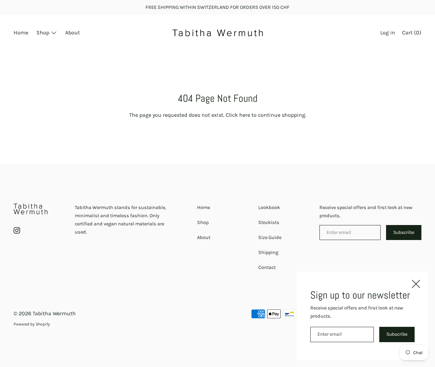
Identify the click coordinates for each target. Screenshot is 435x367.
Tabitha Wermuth (54, 313)
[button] (412, 33)
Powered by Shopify (32, 324)
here (244, 115)
